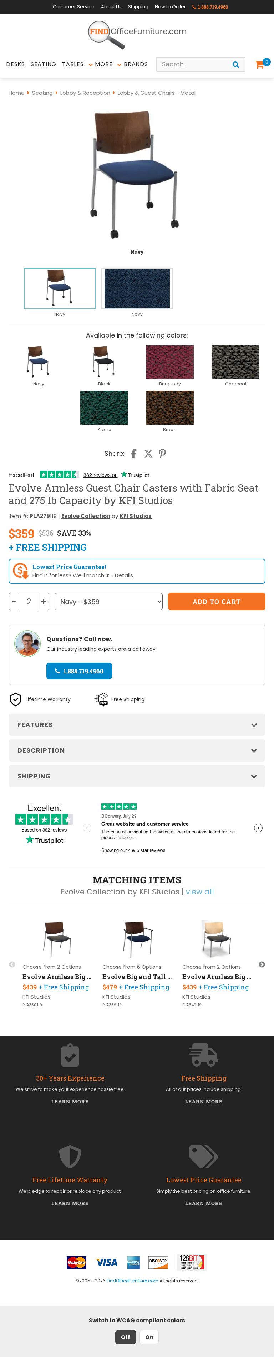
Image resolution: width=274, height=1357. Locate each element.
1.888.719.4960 (212, 7)
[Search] (236, 64)
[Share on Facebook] (134, 453)
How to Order (170, 6)
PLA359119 (112, 1005)
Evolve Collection (85, 516)
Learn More (70, 1101)
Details (124, 575)
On (149, 1337)
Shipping (138, 6)
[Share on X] (148, 453)
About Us (111, 6)
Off (125, 1337)
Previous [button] (12, 964)
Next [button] (261, 964)
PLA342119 (192, 1005)
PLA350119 (32, 1005)
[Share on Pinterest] (163, 453)
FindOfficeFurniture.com (132, 1281)
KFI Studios (136, 516)
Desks (15, 64)
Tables (73, 64)
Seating (43, 64)
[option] (59, 292)
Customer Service (74, 6)
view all (200, 892)
